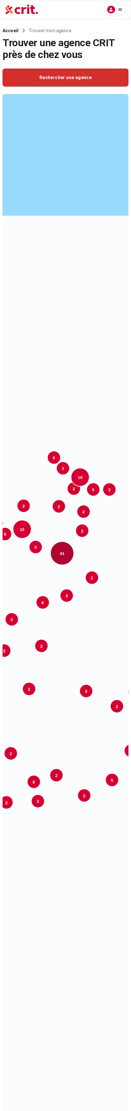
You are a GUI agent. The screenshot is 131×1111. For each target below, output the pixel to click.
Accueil (10, 30)
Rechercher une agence (65, 77)
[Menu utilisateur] (115, 9)
